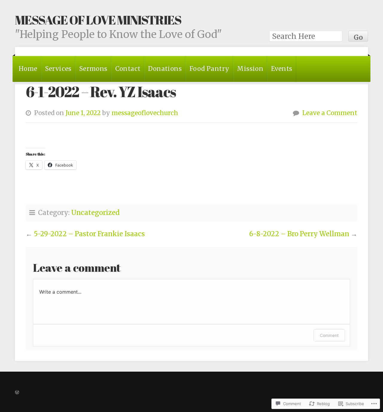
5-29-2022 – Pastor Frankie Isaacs (89, 234)
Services (58, 69)
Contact (128, 69)
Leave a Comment (329, 113)
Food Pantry (209, 69)
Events (281, 69)
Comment (329, 335)
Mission (250, 69)
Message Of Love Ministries (98, 19)
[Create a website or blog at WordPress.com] (17, 391)
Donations (165, 69)
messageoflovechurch (145, 113)
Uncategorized (95, 212)
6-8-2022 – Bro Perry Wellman (299, 234)
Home (28, 69)
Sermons (93, 69)
